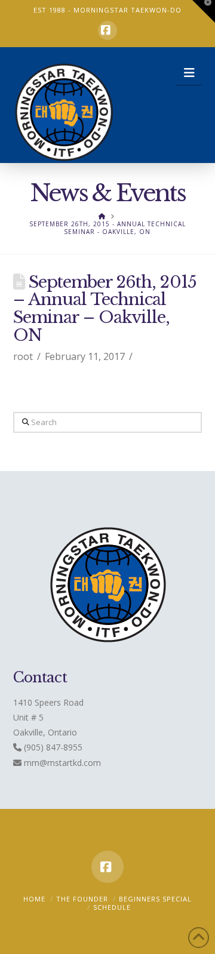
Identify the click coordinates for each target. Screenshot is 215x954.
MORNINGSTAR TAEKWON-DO (127, 9)
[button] (189, 72)
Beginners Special (155, 898)
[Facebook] (107, 30)
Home (34, 898)
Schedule (112, 907)
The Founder (82, 898)
